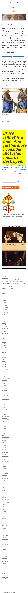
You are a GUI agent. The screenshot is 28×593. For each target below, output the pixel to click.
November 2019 (5, 437)
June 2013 (4, 570)
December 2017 (5, 476)
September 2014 (5, 544)
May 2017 (4, 489)
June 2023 (4, 362)
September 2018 (5, 461)
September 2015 (5, 523)
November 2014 (5, 540)
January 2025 (4, 330)
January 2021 (4, 413)
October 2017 (4, 480)
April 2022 (4, 387)
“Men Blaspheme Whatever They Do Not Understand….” (14, 286)
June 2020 (4, 425)
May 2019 (4, 447)
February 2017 (5, 494)
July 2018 (3, 464)
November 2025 (5, 312)
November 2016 (5, 499)
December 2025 (5, 311)
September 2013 (5, 565)
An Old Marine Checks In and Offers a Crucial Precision (7, 167)
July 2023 (3, 361)
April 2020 (4, 428)
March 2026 (4, 305)
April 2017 (4, 490)
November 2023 (5, 354)
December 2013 (5, 559)
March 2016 (4, 513)
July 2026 (3, 298)
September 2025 (5, 316)
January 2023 (4, 371)
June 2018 (4, 466)
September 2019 (5, 440)
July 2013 (3, 568)
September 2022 (5, 378)
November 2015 (5, 520)
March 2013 (4, 575)
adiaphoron (21, 78)
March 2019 (4, 451)
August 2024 (4, 338)
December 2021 (5, 393)
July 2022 (3, 381)
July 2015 (3, 527)
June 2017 (4, 487)
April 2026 (4, 304)
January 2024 (4, 350)
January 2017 (4, 495)
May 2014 (4, 551)
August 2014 (4, 546)
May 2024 (4, 343)
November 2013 (5, 561)
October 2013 (4, 563)
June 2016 (4, 508)
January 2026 (4, 309)
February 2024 (5, 349)
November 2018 (5, 457)
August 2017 (4, 483)
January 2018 (4, 475)
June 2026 (4, 300)
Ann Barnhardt (11, 121)
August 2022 (4, 380)
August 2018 (4, 463)
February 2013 (5, 577)
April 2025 (4, 324)
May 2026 (4, 302)
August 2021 (4, 400)
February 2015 (5, 535)
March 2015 (4, 533)
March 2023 (4, 368)
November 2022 (5, 374)
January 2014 (4, 558)
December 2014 (5, 539)
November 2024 (5, 333)
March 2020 (4, 430)
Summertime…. (5, 278)
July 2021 (3, 402)
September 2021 (5, 399)
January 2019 (4, 454)
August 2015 (4, 525)
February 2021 (5, 411)
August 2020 (4, 421)
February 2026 (5, 307)
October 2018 (4, 459)
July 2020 (3, 423)
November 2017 (5, 478)
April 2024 (4, 345)
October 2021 (4, 397)
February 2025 (5, 328)
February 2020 (5, 432)
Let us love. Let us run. (6, 276)
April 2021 (4, 407)
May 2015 (4, 530)
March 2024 (4, 347)
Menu (14, 11)
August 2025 (4, 317)
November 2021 (5, 395)
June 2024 (4, 342)
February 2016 (5, 514)
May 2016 (4, 509)
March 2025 (4, 326)
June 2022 (4, 383)
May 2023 (4, 364)
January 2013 (4, 578)
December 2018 (5, 456)
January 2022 (4, 392)
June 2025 (4, 321)
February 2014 (5, 556)
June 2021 (4, 404)
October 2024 (4, 335)
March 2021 (4, 409)
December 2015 (5, 518)
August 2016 (4, 504)
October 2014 (4, 542)
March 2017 (4, 492)
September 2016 (5, 502)
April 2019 (4, 449)
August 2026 (4, 297)
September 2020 (5, 419)
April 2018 (4, 470)
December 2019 (5, 435)
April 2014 (4, 552)
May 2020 (4, 426)
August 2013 (4, 566)
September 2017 (5, 482)
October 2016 (4, 501)
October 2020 (4, 418)
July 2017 (3, 485)
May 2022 (4, 385)
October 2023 (4, 355)
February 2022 (5, 390)
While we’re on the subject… (8, 288)
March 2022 (4, 388)
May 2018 (4, 468)
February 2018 (5, 473)
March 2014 (4, 554)
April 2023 (4, 366)
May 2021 (4, 406)
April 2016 (4, 511)
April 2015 (4, 532)
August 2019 (4, 442)
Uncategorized (16, 119)
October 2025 (4, 314)
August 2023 (4, 359)
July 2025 (3, 319)
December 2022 (5, 373)
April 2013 (4, 573)
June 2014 (4, 549)
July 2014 (3, 547)
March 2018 (4, 471)
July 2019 (3, 444)
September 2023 (5, 357)
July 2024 (3, 340)
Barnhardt (14, 3)
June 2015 (4, 528)
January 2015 (4, 537)
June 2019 (4, 445)
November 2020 (5, 416)
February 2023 (5, 369)
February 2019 (5, 452)
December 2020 (5, 414)
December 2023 (5, 352)
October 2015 (4, 521)
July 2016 (3, 506)
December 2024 (5, 331)
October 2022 (4, 376)
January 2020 (4, 433)
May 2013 (4, 571)
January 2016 (4, 516)
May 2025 (4, 323)
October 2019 (4, 438)
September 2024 (5, 336)
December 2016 (5, 497)
